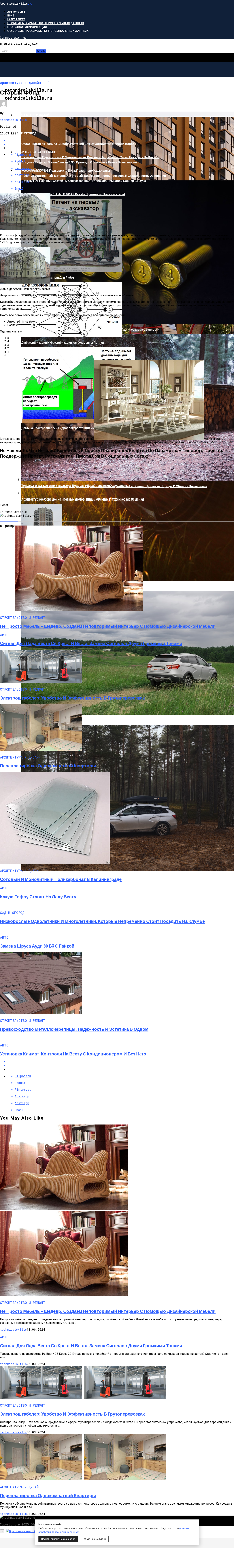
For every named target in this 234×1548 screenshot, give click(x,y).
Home (10, 15)
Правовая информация (27, 27)
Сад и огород (25, 133)
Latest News (16, 19)
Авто (18, 96)
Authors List (16, 11)
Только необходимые (94, 1539)
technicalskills (13, 120)
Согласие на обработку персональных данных (48, 30)
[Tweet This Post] (120, 1065)
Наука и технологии (31, 170)
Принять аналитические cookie (58, 1539)
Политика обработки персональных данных (45, 23)
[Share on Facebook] (120, 1061)
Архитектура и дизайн (33, 114)
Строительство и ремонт (35, 151)
